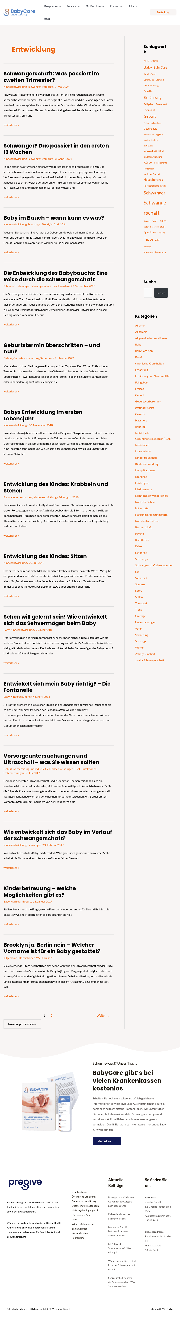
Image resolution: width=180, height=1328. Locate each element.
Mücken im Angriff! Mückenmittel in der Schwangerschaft (118, 1231)
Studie (163, 227)
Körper (148, 162)
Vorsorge (47, 86)
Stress (155, 226)
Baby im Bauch (150, 74)
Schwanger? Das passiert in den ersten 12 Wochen (56, 149)
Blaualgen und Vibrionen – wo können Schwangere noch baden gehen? (121, 1201)
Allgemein (141, 331)
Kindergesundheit (21, 497)
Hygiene (159, 134)
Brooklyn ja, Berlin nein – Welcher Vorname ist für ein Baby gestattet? (52, 948)
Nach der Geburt (21, 901)
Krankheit (141, 476)
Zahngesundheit (145, 653)
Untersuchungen (14, 773)
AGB (74, 1219)
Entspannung (151, 85)
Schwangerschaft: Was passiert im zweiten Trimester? (51, 77)
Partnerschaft (151, 185)
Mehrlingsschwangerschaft (151, 495)
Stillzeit (147, 226)
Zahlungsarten (80, 1228)
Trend (45, 224)
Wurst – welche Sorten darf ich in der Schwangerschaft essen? (122, 1265)
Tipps (148, 239)
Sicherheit (46, 358)
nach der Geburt (152, 174)
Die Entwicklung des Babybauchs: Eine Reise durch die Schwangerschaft (56, 276)
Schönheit (10, 286)
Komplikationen (145, 470)
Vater (157, 240)
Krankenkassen (80, 1192)
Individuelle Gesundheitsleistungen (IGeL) (55, 768)
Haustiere (141, 420)
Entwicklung (149, 91)
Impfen (147, 140)
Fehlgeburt (149, 104)
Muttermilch (149, 169)
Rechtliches (142, 540)
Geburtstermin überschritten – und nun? (52, 348)
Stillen (162, 220)
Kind (161, 151)
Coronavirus (149, 80)
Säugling (161, 232)
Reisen (139, 546)
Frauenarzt (161, 104)
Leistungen (142, 483)
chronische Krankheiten (149, 363)
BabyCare (160, 67)
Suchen (161, 293)
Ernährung (152, 97)
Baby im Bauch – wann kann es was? (54, 218)
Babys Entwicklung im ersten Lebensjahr (43, 415)
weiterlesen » (11, 124)
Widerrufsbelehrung (83, 1224)
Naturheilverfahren (147, 521)
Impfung (154, 140)
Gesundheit (150, 128)
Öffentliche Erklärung (83, 1196)
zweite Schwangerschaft (149, 660)
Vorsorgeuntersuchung (155, 252)
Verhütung (141, 634)
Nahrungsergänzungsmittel (151, 514)
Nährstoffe (141, 508)
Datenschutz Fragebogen (85, 1205)
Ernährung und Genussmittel (152, 376)
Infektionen (89, 768)
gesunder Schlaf (144, 407)
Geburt (8, 358)
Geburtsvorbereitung (26, 358)
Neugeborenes (153, 179)
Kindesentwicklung (15, 86)
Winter (139, 647)
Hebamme (149, 134)
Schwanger (34, 86)
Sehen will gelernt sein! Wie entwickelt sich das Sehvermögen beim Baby (55, 620)
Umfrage (140, 615)
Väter (138, 628)
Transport (141, 603)
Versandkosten (80, 1233)
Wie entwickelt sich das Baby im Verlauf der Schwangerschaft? (58, 835)
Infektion (148, 145)
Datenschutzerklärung (84, 1201)
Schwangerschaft (155, 207)
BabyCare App (144, 350)
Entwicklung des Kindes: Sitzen (45, 556)
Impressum (78, 1237)
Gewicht (140, 414)
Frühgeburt (149, 109)
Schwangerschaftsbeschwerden (50, 286)
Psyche (163, 186)
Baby (6, 497)
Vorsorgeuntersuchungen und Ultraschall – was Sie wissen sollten (51, 759)
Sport (155, 221)
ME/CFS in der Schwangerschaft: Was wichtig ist (119, 1248)
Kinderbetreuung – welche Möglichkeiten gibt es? (40, 892)
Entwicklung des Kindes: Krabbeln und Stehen (56, 487)
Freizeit (139, 388)
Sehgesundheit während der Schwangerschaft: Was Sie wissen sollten (121, 1282)
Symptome (150, 232)
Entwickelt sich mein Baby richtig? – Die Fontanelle (57, 687)
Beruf (138, 357)
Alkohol (147, 61)
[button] (59, 6)
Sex (137, 571)
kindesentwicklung (153, 156)
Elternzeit (160, 80)
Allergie (155, 61)
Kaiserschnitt (150, 151)
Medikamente (160, 162)
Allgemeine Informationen (19, 957)
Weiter (103, 1015)
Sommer (147, 221)
